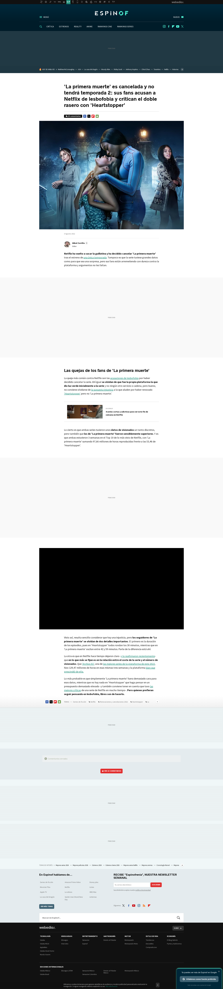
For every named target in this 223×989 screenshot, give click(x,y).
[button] (79, 243)
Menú (46, 17)
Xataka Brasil (44, 974)
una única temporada (95, 257)
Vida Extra (64, 944)
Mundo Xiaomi (45, 954)
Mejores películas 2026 (80, 865)
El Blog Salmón (172, 940)
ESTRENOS (64, 26)
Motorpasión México (132, 971)
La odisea (68, 892)
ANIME (90, 26)
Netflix (166, 69)
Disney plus (94, 882)
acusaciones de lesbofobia (124, 378)
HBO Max (93, 892)
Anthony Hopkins (132, 69)
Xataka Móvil (44, 944)
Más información (111, 986)
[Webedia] (47, 927)
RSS (144, 905)
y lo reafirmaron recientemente (138, 656)
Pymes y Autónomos (174, 944)
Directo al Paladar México (109, 972)
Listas (92, 887)
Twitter (182, 26)
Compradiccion (151, 947)
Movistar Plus (45, 887)
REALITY (77, 26)
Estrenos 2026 (97, 865)
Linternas (93, 897)
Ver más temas (47, 906)
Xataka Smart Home (47, 951)
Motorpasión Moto (131, 944)
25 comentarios (74, 116)
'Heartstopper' (72, 393)
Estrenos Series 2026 (113, 865)
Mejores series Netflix (131, 865)
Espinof (111, 13)
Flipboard (173, 26)
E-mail (97, 116)
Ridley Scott (118, 69)
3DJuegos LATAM (67, 971)
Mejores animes (147, 865)
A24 (79, 69)
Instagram (164, 26)
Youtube (177, 26)
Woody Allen (105, 69)
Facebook (168, 26)
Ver (112, 771)
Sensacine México (88, 971)
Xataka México (45, 971)
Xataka (42, 940)
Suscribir (156, 885)
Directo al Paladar (109, 940)
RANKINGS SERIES (125, 26)
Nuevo (176, 17)
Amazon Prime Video (73, 882)
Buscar (178, 917)
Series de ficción (79, 702)
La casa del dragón (91, 69)
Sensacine (85, 940)
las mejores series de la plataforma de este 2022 (129, 663)
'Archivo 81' (88, 663)
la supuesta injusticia (102, 389)
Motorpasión (129, 940)
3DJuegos (64, 940)
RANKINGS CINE (105, 26)
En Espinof (109, 408)
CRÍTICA (50, 26)
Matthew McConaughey (66, 69)
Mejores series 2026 (62, 865)
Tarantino (157, 69)
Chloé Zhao (146, 69)
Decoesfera (149, 944)
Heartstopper (137, 702)
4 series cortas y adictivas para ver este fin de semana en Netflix (127, 413)
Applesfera (43, 947)
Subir (176, 928)
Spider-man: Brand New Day (74, 898)
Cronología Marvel (163, 865)
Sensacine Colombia (89, 974)
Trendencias (150, 940)
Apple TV (43, 892)
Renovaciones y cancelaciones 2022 (114, 702)
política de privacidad (143, 890)
